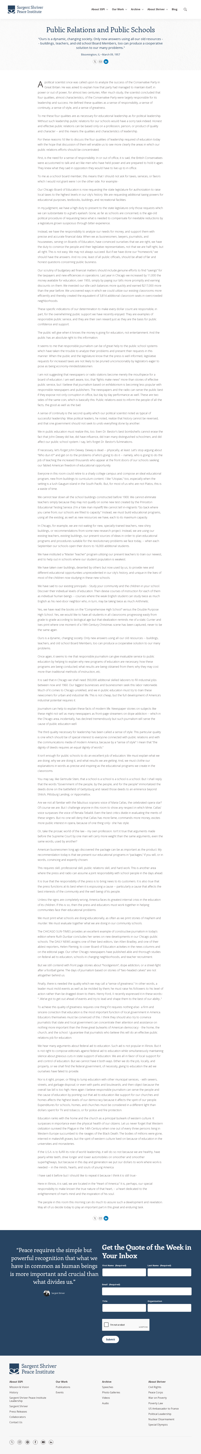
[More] (107, 9)
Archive (135, 9)
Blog (174, 9)
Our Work (62, 1381)
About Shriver (156, 9)
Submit (110, 1339)
